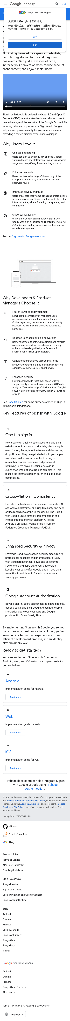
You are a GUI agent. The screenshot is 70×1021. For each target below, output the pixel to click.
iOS (8, 752)
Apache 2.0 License (29, 804)
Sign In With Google (12, 889)
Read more (15, 697)
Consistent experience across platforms (35, 360)
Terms (6, 1005)
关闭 (35, 36)
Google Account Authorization (32, 596)
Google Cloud (9, 940)
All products (9, 992)
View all (6, 950)
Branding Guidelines (13, 870)
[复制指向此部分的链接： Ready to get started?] (45, 651)
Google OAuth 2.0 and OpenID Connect (22, 895)
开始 (35, 45)
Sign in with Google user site (28, 236)
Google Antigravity (12, 935)
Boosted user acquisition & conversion (34, 337)
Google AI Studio (11, 930)
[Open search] (57, 4)
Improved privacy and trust (27, 191)
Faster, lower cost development (30, 311)
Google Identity (10, 884)
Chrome (7, 919)
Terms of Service (11, 860)
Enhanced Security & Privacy (30, 546)
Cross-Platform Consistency (30, 496)
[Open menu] (5, 4)
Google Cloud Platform (14, 987)
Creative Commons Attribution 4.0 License (25, 800)
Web (9, 716)
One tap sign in (18, 434)
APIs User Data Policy (13, 865)
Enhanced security (22, 172)
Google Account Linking (15, 900)
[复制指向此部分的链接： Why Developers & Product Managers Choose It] (43, 303)
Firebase (7, 924)
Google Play (9, 945)
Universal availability (24, 214)
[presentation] (35, 144)
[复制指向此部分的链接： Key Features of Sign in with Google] (6, 419)
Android (12, 681)
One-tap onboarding (23, 152)
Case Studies (15, 402)
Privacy (16, 1005)
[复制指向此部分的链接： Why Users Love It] (39, 144)
